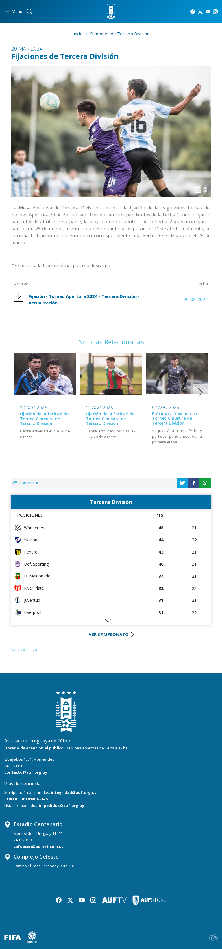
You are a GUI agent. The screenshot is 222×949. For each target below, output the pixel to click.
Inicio (78, 33)
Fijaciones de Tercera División (119, 33)
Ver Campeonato (109, 634)
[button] (200, 392)
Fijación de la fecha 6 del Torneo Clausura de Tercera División (45, 418)
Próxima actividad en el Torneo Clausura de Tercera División (175, 418)
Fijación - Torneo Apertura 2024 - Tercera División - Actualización (84, 299)
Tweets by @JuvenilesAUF (26, 649)
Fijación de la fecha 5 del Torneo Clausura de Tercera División (111, 418)
